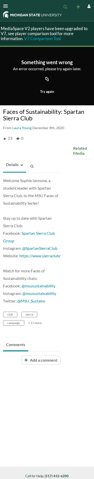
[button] (7, 6)
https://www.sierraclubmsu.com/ (47, 255)
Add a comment (43, 360)
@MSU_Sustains (31, 300)
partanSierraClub (42, 248)
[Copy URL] (47, 79)
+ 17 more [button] (35, 323)
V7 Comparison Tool (42, 38)
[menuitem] (65, 7)
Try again (47, 91)
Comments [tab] (15, 344)
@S (25, 248)
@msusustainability (38, 285)
